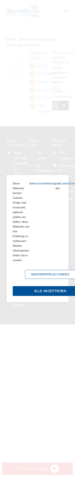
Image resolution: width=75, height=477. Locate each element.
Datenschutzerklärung (42, 183)
